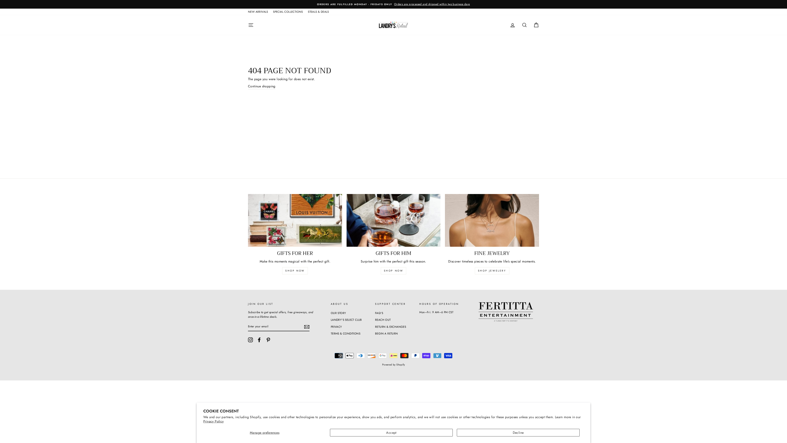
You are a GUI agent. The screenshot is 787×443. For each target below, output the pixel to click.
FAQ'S (379, 313)
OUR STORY (338, 313)
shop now (295, 271)
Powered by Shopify (393, 365)
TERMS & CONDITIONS (345, 333)
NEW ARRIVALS (258, 12)
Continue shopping (261, 86)
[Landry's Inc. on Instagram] (250, 339)
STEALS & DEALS (318, 12)
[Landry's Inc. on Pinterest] (268, 339)
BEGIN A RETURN (386, 333)
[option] (393, 4)
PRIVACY (336, 327)
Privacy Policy (213, 421)
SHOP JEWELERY (492, 271)
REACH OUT (383, 320)
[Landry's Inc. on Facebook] (259, 339)
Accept (391, 432)
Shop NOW (393, 271)
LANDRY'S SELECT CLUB (346, 320)
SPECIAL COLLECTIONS (288, 12)
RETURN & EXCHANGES (390, 327)
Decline (518, 432)
